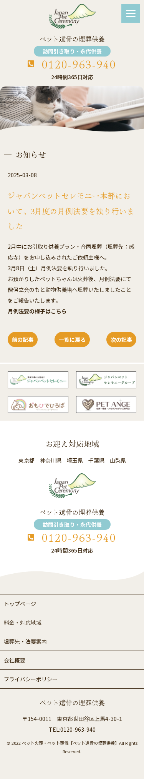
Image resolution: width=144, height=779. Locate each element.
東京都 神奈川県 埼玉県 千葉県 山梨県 (72, 460)
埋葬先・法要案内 (25, 641)
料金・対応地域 (22, 622)
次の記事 (121, 339)
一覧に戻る (72, 339)
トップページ (20, 604)
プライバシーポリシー (31, 679)
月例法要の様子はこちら (37, 311)
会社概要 (14, 660)
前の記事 (22, 339)
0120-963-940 (79, 64)
